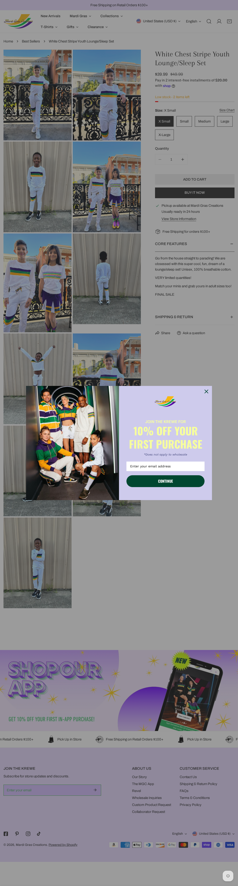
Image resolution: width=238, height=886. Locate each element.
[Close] (206, 391)
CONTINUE (165, 481)
